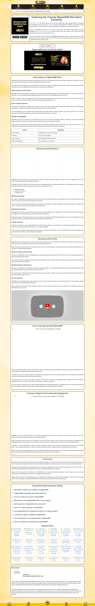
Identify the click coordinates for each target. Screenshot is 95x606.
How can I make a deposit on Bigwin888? (28, 507)
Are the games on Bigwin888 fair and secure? (30, 504)
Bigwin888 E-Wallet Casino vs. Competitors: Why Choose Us (29, 559)
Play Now (16, 37)
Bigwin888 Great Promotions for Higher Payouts (29, 541)
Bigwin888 (18, 11)
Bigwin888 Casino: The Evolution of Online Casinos (41, 559)
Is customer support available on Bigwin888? (29, 515)
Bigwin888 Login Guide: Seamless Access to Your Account (78, 541)
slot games (49, 24)
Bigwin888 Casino (34, 23)
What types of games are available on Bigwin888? (31, 490)
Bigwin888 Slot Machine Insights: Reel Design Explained (16, 541)
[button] (47, 490)
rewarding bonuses (43, 31)
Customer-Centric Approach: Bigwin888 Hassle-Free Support (66, 541)
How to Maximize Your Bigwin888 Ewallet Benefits (66, 559)
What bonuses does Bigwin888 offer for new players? (32, 500)
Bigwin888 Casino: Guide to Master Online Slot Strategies (78, 559)
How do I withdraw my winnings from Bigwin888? (31, 522)
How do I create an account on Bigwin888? (29, 497)
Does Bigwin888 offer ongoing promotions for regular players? (36, 511)
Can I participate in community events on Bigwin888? (32, 518)
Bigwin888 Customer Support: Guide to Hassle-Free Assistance (41, 541)
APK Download (23, 37)
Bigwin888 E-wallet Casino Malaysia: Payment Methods (53, 541)
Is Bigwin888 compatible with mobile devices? (30, 493)
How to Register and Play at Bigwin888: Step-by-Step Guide (53, 559)
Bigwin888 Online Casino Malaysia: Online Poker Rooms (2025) (16, 559)
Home (13, 11)
